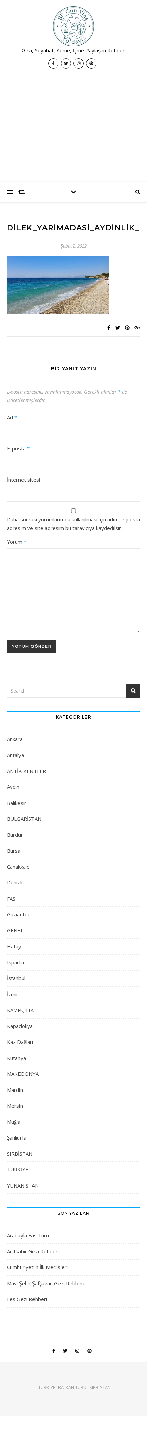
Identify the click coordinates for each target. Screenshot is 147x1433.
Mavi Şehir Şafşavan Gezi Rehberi (45, 1283)
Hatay (14, 946)
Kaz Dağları (20, 1041)
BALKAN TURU (72, 1387)
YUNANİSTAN (23, 1185)
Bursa (14, 850)
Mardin (15, 1089)
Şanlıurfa (16, 1137)
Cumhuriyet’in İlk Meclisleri (37, 1267)
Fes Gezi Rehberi (27, 1299)
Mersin (15, 1105)
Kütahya (16, 1058)
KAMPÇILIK (20, 1010)
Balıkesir (16, 802)
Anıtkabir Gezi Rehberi (33, 1251)
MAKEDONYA (23, 1073)
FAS (11, 898)
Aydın (13, 786)
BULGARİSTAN (24, 818)
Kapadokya (20, 1026)
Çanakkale (18, 866)
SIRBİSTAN (19, 1153)
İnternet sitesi (23, 479)
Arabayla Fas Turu (28, 1235)
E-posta (18, 448)
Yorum (16, 541)
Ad (12, 417)
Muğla (14, 1121)
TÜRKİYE (17, 1169)
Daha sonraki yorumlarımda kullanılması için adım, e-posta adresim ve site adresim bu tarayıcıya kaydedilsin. (73, 523)
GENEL (15, 930)
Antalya (15, 754)
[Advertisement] (73, 128)
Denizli (14, 882)
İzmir (12, 994)
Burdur (15, 834)
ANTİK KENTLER (26, 771)
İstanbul (16, 978)
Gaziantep (19, 914)
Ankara (15, 739)
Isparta (15, 962)
